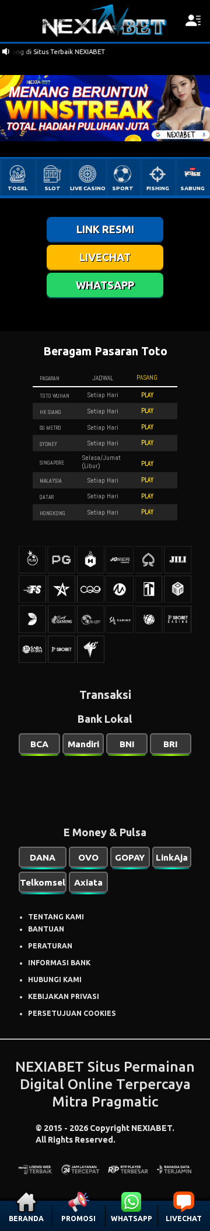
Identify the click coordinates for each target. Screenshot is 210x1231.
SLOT (52, 188)
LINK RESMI (105, 229)
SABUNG (192, 188)
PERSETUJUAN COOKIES (72, 1013)
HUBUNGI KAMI (55, 979)
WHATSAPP (131, 1218)
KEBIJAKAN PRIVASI (63, 996)
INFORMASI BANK (59, 962)
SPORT (123, 188)
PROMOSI (78, 1218)
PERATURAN (50, 946)
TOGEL (17, 188)
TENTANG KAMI (56, 916)
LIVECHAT (184, 1218)
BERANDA (26, 1218)
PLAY (147, 395)
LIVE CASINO (88, 188)
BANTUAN (46, 929)
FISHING (157, 188)
